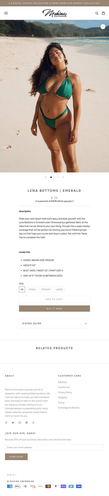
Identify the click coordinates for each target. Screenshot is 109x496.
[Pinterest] (26, 422)
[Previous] (45, 177)
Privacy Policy (65, 392)
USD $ (10, 475)
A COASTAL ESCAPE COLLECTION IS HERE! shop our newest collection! (54, 3)
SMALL (32, 289)
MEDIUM (45, 289)
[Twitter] (13, 422)
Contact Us (64, 387)
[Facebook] (6, 422)
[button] (54, 201)
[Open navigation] (6, 13)
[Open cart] (103, 13)
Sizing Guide (32, 323)
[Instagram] (20, 422)
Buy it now (54, 309)
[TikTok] (33, 422)
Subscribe (16, 457)
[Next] (63, 177)
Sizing (61, 402)
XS (22, 289)
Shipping (62, 397)
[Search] (97, 13)
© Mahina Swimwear (20, 481)
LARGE (59, 289)
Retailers (62, 382)
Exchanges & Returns (68, 407)
